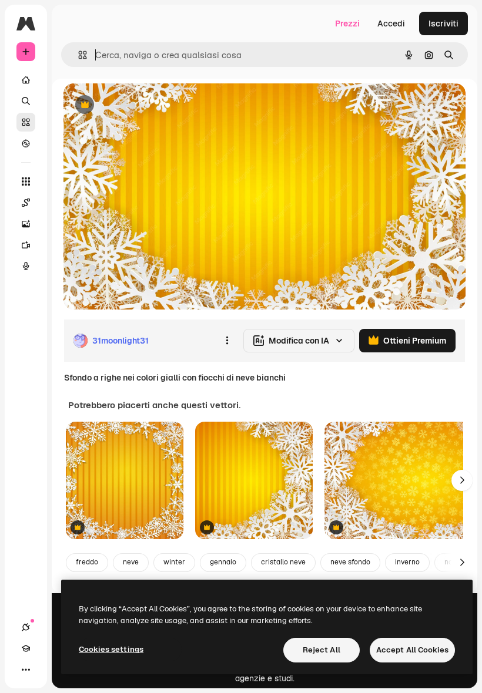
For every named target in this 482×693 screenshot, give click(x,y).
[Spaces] (25, 202)
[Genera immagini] (25, 223)
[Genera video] (25, 245)
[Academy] (25, 648)
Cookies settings (111, 649)
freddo (87, 562)
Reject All (321, 650)
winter (174, 562)
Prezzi (347, 23)
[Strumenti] (25, 181)
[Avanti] (462, 480)
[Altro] (25, 669)
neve (131, 562)
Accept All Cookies (412, 650)
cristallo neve (283, 562)
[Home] (25, 79)
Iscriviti (443, 23)
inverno (407, 562)
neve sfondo (350, 562)
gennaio (223, 562)
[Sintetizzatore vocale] (25, 266)
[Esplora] (25, 143)
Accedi (391, 23)
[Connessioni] (25, 627)
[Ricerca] (25, 101)
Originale (141, 105)
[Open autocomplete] (78, 55)
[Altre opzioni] (227, 340)
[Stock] (25, 122)
